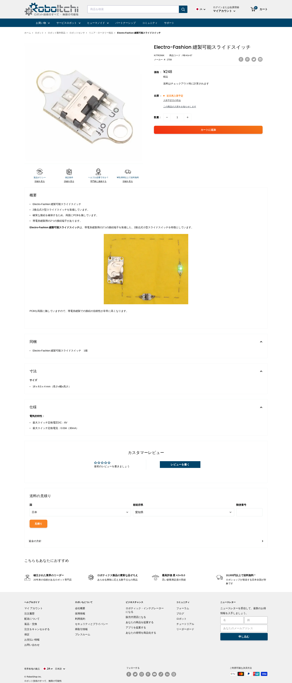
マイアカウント (223, 10)
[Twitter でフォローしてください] (135, 674)
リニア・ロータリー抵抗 (101, 33)
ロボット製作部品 (56, 33)
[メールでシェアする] (260, 59)
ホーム (27, 33)
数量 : (157, 117)
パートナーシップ (125, 22)
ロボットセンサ (77, 33)
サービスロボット (66, 22)
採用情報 (80, 613)
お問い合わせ (32, 644)
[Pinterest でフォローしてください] (148, 674)
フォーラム (182, 608)
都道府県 (138, 504)
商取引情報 (81, 629)
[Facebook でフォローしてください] (128, 674)
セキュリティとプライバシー (91, 623)
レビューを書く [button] (180, 464)
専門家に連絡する (98, 181)
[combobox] (133, 9)
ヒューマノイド (96, 22)
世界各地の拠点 (32, 668)
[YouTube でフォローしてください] (154, 674)
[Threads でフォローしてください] (173, 674)
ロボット (39, 33)
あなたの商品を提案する (140, 622)
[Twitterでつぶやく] (253, 59)
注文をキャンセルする (37, 629)
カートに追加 (208, 129)
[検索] (183, 9)
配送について (32, 618)
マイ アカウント (33, 608)
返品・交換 (30, 623)
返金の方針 (35, 541)
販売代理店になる (136, 617)
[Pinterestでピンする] (247, 59)
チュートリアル (185, 623)
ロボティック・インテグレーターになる (145, 610)
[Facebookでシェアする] (241, 59)
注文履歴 (29, 613)
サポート (169, 22)
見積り (38, 523)
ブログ (180, 613)
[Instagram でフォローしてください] (141, 674)
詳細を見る (40, 181)
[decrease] (167, 117)
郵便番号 (241, 504)
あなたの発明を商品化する (141, 632)
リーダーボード (185, 629)
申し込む (244, 636)
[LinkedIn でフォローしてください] (167, 674)
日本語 (59, 668)
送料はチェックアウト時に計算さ (182, 83)
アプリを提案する (136, 627)
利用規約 (80, 618)
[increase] (187, 117)
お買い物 (41, 22)
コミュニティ (149, 22)
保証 (26, 634)
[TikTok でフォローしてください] (161, 674)
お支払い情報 (32, 639)
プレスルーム (82, 634)
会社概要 (80, 608)
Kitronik (159, 55)
